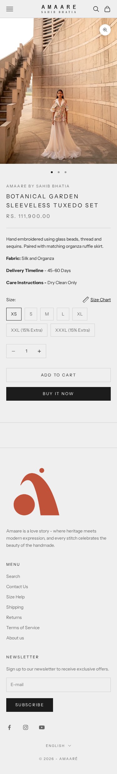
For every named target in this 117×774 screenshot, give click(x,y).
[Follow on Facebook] (9, 727)
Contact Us (17, 586)
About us (15, 638)
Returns (14, 617)
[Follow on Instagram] (25, 727)
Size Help (15, 597)
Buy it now (58, 393)
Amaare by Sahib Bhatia (38, 186)
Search (13, 576)
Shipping (14, 607)
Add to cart (58, 374)
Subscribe (29, 704)
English (55, 746)
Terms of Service (23, 627)
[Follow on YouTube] (42, 727)
